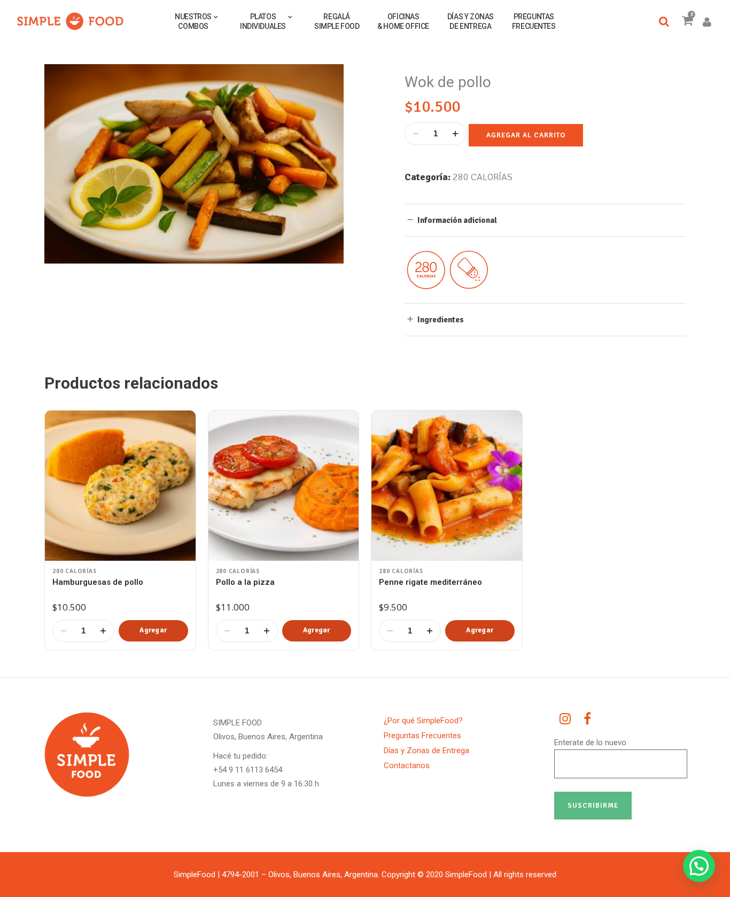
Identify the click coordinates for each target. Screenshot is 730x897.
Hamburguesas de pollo (97, 582)
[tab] (545, 220)
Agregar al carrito (525, 135)
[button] (153, 630)
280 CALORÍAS (482, 177)
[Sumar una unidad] (455, 133)
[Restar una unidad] (415, 133)
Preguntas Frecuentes (422, 735)
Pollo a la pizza (245, 582)
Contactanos (407, 765)
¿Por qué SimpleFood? (423, 720)
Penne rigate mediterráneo (430, 582)
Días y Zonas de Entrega (426, 750)
